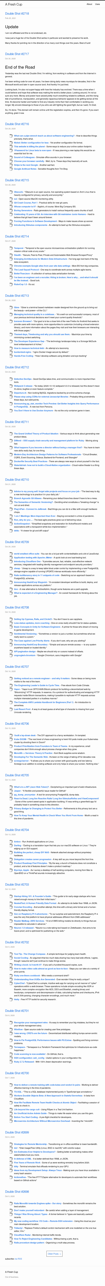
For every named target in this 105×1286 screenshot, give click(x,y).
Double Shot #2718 (17, 13)
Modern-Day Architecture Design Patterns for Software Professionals (47, 454)
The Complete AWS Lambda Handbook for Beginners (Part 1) (43, 702)
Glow (16, 307)
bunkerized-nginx (22, 351)
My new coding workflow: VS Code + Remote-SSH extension (43, 1221)
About (89, 4)
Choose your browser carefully (29, 161)
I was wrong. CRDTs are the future (30, 1033)
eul (15, 198)
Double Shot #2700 (17, 1072)
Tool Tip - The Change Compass (29, 953)
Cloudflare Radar (22, 1234)
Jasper (17, 790)
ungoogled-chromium (24, 655)
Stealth (17, 255)
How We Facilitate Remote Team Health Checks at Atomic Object (45, 1102)
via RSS (18, 1258)
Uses (97, 4)
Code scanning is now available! (29, 1054)
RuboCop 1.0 (20, 284)
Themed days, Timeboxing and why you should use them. (42, 334)
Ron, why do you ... (23, 519)
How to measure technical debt (29, 348)
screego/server (21, 760)
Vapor (17, 689)
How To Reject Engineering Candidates (33, 1238)
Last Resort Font (22, 709)
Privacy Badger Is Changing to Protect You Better (38, 808)
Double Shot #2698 (17, 1191)
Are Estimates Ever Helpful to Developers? (34, 1151)
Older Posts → (54, 1253)
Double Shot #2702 (17, 942)
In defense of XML (23, 1158)
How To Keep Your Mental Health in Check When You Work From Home (48, 815)
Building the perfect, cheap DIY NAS (31, 852)
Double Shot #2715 (17, 180)
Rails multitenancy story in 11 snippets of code (36, 575)
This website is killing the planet (29, 146)
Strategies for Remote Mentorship (30, 1144)
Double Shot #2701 (17, 1010)
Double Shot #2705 (17, 775)
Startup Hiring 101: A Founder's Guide (32, 896)
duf (15, 1147)
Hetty (16, 999)
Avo (16, 589)
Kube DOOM (20, 739)
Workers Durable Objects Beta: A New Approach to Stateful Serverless (48, 1095)
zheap (17, 568)
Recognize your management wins (31, 1022)
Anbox (17, 841)
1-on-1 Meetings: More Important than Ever (34, 515)
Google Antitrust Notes (25, 168)
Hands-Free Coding (23, 355)
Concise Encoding (23, 906)
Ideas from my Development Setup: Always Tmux (38, 1170)
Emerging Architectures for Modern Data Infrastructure (40, 258)
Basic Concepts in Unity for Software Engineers (37, 626)
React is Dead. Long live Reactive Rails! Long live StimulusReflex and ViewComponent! (56, 798)
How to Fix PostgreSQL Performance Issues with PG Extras (42, 1040)
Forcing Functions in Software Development (35, 221)
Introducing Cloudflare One (27, 561)
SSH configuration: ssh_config (29, 1057)
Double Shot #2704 (17, 829)
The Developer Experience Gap (29, 341)
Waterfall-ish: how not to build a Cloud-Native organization (42, 465)
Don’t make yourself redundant (29, 1210)
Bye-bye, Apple (21, 870)
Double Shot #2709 (17, 541)
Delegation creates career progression (32, 859)
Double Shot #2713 (17, 295)
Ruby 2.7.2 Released (24, 1061)
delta (16, 530)
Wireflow (18, 1029)
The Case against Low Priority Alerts (31, 640)
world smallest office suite (26, 553)
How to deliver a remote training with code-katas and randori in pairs (47, 1084)
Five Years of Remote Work (27, 1162)
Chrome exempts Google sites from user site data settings (42, 265)
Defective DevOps (23, 378)
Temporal (18, 248)
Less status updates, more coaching (31, 622)
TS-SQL (18, 1091)
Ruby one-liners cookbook (27, 975)
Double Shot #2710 (17, 479)
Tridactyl (18, 1227)
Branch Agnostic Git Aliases (27, 498)
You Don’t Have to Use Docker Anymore (33, 410)
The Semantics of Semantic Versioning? (33, 502)
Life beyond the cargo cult (26, 1109)
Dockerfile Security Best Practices (30, 461)
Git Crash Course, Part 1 (26, 202)
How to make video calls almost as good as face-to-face (41, 968)
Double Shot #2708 (17, 607)
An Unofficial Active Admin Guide (30, 1113)
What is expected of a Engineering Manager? (35, 592)
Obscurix (18, 191)
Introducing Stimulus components (30, 224)
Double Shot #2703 (17, 884)
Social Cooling (21, 957)
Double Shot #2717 (17, 53)
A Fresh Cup (13, 4)
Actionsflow (20, 1177)
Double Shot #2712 (17, 367)
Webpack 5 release (23, 385)
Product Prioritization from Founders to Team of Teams (40, 746)
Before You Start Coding (26, 1117)
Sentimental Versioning (25, 633)
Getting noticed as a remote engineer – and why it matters (42, 678)
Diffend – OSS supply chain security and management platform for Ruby (49, 440)
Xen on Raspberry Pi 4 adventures (30, 913)
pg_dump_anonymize (24, 794)
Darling (17, 845)
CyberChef (19, 983)
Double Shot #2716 (17, 123)
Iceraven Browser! (23, 321)
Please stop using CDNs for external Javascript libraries (41, 396)
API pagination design (25, 651)
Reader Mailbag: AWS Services (29, 920)
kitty (16, 1166)
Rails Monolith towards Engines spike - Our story (37, 1203)
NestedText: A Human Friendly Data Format (35, 903)
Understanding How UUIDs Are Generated (34, 979)
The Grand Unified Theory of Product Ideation (36, 433)
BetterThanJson (22, 273)
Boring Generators (23, 210)
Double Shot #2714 (17, 236)
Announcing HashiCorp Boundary (31, 644)
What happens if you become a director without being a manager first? (48, 447)
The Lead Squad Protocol (26, 269)
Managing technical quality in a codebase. (34, 314)
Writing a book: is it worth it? (28, 964)
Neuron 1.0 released (24, 927)
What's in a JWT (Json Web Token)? (31, 786)
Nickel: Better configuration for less (31, 142)
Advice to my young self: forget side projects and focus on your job (46, 491)
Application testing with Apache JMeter (33, 557)
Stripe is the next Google (26, 164)
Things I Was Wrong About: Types (30, 1214)
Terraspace (19, 1047)
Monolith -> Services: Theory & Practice (33, 753)
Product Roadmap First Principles (30, 863)
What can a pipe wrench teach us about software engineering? (44, 135)
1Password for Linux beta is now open (32, 150)
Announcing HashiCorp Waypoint (30, 582)
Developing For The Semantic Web (31, 756)
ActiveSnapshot (22, 523)
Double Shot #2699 (17, 1132)
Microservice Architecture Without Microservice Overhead (42, 1120)
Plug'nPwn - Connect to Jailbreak (30, 509)
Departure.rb (20, 392)
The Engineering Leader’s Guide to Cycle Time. (37, 685)
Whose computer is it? (25, 206)
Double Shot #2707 (17, 666)
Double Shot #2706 (17, 723)
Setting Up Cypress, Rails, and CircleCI (33, 619)
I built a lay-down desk (25, 735)
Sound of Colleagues (24, 157)
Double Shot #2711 (17, 421)
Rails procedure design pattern (29, 1242)
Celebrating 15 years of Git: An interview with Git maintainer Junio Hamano (50, 214)
